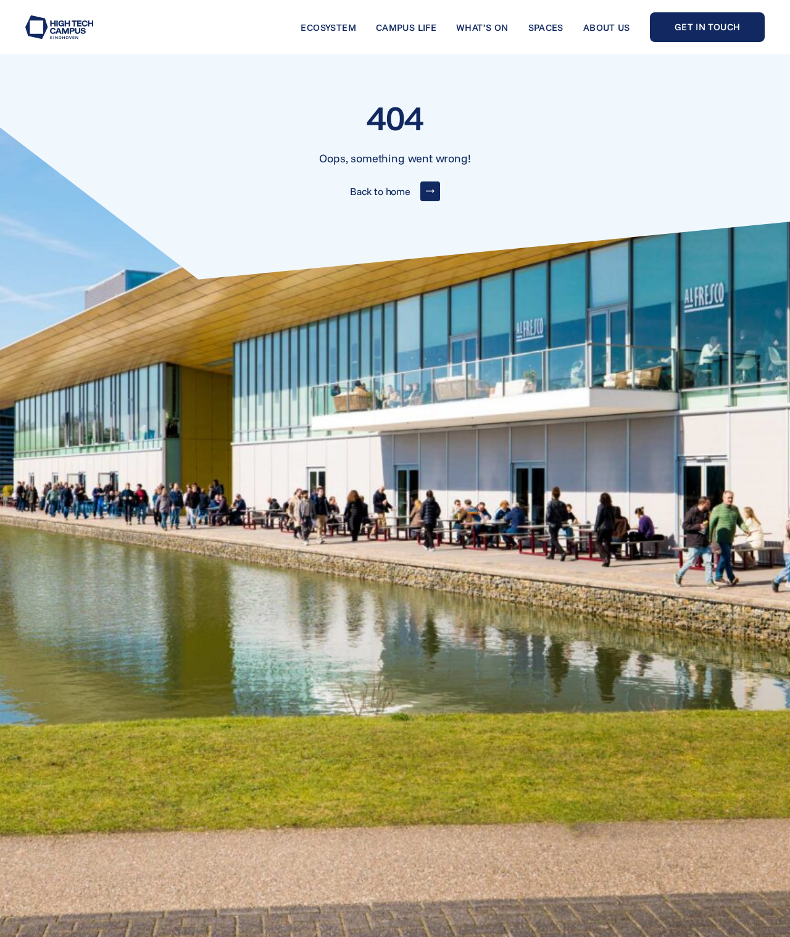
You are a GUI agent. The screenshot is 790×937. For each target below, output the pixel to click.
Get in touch (708, 27)
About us (606, 27)
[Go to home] (59, 27)
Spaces (545, 27)
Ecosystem (328, 27)
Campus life (406, 27)
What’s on (482, 27)
